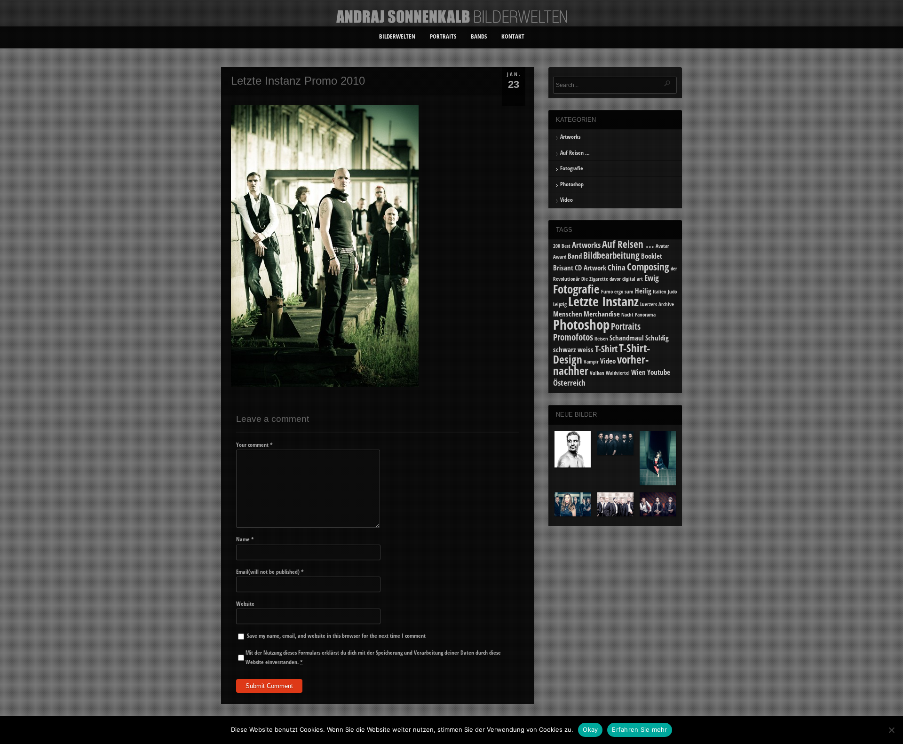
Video (566, 200)
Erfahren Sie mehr (639, 729)
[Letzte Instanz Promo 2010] (325, 385)
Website (245, 604)
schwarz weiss (573, 349)
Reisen (601, 338)
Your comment (254, 445)
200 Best (561, 246)
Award (559, 256)
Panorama (645, 314)
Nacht (627, 314)
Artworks (570, 137)
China (617, 267)
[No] (891, 730)
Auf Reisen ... (628, 244)
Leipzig (560, 304)
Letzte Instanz (603, 301)
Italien (659, 291)
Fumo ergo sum (617, 291)
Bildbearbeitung (611, 255)
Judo (672, 291)
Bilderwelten (397, 36)
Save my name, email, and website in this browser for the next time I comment (336, 636)
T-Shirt (606, 348)
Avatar (662, 246)
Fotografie (571, 168)
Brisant (563, 267)
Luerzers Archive (657, 304)
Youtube (658, 372)
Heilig (643, 290)
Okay (590, 729)
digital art (632, 279)
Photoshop (572, 184)
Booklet (651, 256)
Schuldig (657, 337)
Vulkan (597, 373)
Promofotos (573, 337)
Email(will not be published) (270, 572)
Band (575, 256)
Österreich (569, 382)
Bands (479, 36)
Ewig (651, 277)
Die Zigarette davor (601, 279)
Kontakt (512, 36)
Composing (648, 266)
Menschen (567, 313)
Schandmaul (627, 337)
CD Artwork (590, 267)
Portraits (443, 36)
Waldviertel (618, 373)
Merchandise (602, 313)
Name (245, 539)
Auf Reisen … (575, 153)
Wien (638, 372)
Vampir (591, 361)
